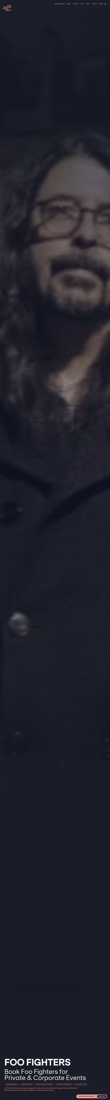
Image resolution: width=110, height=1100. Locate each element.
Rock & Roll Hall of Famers (44, 1084)
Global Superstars (12, 1084)
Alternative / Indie (81, 1084)
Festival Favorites (26, 1084)
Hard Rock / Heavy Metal (64, 1084)
